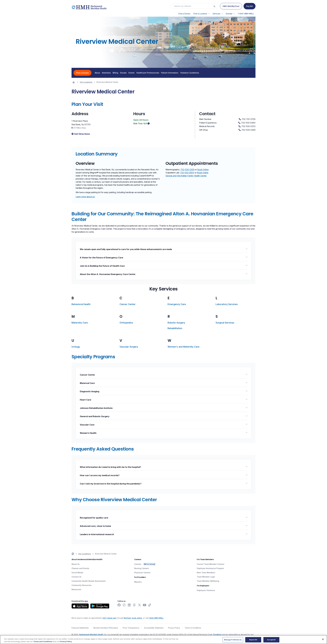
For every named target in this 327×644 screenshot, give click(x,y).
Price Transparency (131, 628)
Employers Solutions (206, 590)
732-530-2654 (187, 172)
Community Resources (81, 585)
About (97, 73)
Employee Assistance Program (210, 568)
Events (132, 73)
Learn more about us (85, 196)
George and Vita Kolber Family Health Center (186, 175)
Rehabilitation (175, 328)
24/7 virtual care (109, 618)
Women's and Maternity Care (183, 346)
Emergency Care (177, 304)
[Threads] (134, 605)
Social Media (77, 572)
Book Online (203, 169)
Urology (76, 346)
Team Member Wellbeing (208, 581)
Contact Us (76, 577)
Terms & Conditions (193, 628)
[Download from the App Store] (80, 606)
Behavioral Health (81, 304)
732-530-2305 (187, 169)
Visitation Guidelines (189, 73)
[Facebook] (119, 605)
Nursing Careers (141, 568)
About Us (76, 564)
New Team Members (206, 572)
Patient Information (169, 73)
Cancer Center (128, 304)
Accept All (271, 640)
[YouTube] (144, 605)
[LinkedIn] (129, 605)
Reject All (253, 640)
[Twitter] (139, 605)
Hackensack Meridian (91, 634)
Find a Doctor (82, 73)
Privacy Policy (174, 628)
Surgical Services (225, 322)
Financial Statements (80, 628)
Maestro (138, 582)
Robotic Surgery (176, 322)
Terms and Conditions (42, 641)
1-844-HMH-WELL (156, 618)
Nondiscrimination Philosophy (105, 628)
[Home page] (74, 82)
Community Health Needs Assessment (89, 581)
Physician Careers (142, 572)
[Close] (323, 639)
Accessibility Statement (153, 628)
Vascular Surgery (129, 346)
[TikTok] (149, 605)
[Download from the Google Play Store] (99, 606)
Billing (115, 73)
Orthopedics (126, 322)
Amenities (106, 73)
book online (137, 618)
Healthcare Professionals (147, 73)
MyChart (127, 618)
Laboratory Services (227, 304)
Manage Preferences (233, 640)
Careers (137, 564)
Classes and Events (80, 568)
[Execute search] (216, 6)
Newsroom (76, 589)
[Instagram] (124, 605)
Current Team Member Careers (210, 564)
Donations (217, 634)
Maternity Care (80, 322)
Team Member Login (206, 577)
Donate (123, 73)
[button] (184, 13)
